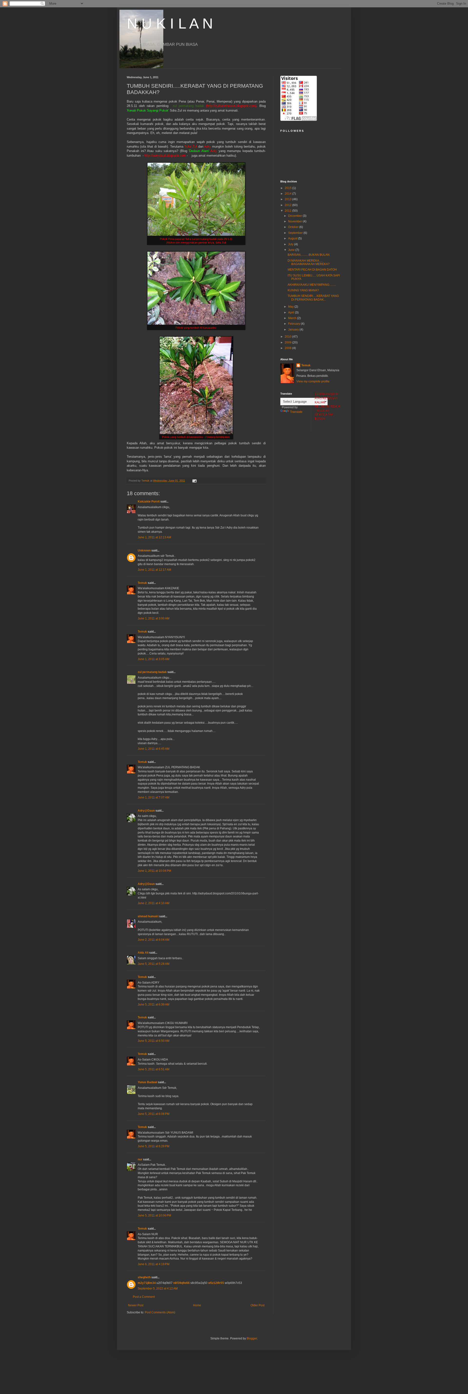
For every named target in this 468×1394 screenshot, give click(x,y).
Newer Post (135, 1305)
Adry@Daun (146, 810)
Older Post (257, 1305)
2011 (288, 210)
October (293, 227)
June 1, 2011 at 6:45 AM (153, 748)
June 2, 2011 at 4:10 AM (153, 903)
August (293, 238)
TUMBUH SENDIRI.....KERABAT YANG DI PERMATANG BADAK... (313, 297)
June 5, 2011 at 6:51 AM (153, 1069)
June (291, 250)
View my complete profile (313, 381)
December (295, 216)
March (292, 318)
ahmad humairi (148, 916)
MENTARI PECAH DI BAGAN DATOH (312, 269)
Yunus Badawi (147, 1082)
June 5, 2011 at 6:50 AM (153, 1041)
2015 (288, 188)
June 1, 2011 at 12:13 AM (154, 537)
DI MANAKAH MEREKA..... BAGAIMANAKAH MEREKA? (309, 262)
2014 (288, 193)
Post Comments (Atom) (160, 1312)
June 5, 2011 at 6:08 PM (153, 1114)
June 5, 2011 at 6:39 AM (153, 1004)
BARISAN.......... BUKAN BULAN (309, 254)
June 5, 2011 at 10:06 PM (154, 1215)
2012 (288, 205)
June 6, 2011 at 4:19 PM (153, 1264)
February (294, 323)
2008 (288, 348)
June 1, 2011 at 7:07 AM (153, 797)
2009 (288, 342)
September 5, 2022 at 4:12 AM (158, 1288)
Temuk (142, 583)
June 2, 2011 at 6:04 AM (153, 939)
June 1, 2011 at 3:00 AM (153, 618)
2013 (288, 199)
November (295, 221)
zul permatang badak (152, 672)
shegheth (144, 1277)
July (291, 244)
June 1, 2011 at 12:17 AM (154, 569)
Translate (296, 412)
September (295, 233)
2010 (288, 336)
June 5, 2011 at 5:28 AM (153, 964)
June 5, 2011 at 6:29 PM (153, 1146)
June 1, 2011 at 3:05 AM (153, 659)
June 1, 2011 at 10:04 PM (154, 870)
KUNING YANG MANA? (303, 290)
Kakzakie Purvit (149, 501)
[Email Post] (194, 480)
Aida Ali (143, 952)
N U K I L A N (170, 23)
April (291, 312)
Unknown (144, 550)
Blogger (252, 1338)
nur (140, 1159)
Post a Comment (144, 1297)
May (291, 306)
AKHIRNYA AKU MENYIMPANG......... (312, 284)
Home (197, 1305)
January (294, 329)
